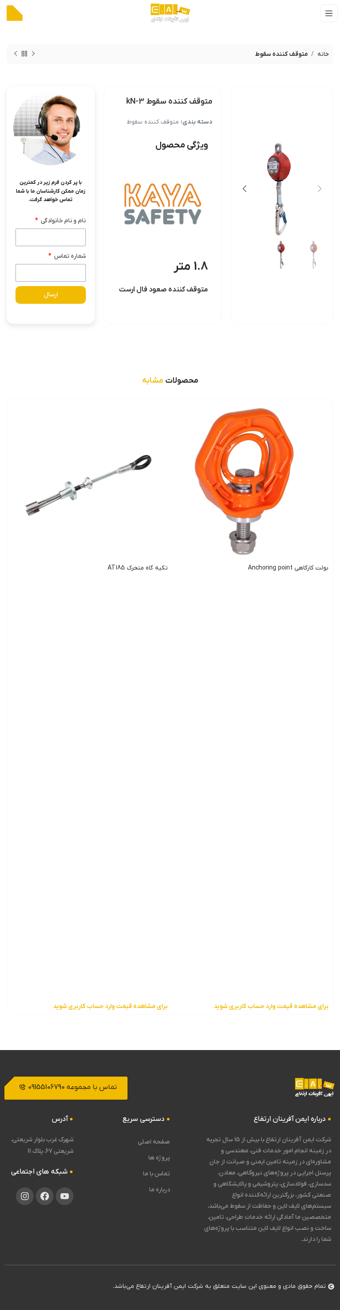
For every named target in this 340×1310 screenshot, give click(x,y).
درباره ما (159, 1190)
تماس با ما (156, 1174)
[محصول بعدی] (15, 54)
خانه (323, 54)
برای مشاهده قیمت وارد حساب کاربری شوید (271, 1006)
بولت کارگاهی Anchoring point (288, 568)
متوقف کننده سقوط (281, 54)
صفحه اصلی (154, 1142)
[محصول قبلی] (33, 54)
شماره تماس (69, 256)
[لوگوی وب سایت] (170, 13)
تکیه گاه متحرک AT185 (138, 568)
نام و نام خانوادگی (62, 221)
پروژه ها (159, 1158)
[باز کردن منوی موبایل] (329, 13)
